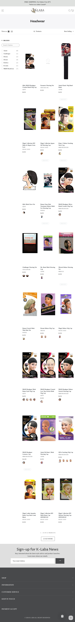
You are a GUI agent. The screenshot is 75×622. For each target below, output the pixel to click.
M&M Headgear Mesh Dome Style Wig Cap (29, 390)
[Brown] (34, 399)
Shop (4, 578)
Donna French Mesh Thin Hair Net (28, 329)
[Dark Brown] (23, 275)
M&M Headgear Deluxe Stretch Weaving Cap (65, 390)
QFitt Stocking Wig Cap (65, 452)
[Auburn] (27, 275)
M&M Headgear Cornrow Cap (27, 453)
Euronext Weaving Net (47, 85)
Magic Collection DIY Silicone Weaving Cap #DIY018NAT (64, 515)
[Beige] (59, 336)
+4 (59, 462)
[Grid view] (9, 31)
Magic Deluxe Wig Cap (65, 328)
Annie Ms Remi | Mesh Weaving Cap (47, 453)
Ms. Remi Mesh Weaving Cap (47, 268)
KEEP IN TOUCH (8, 599)
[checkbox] (11, 51)
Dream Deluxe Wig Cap (47, 328)
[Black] (41, 153)
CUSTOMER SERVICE (10, 592)
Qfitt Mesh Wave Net (28, 204)
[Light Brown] (41, 336)
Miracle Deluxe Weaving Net (65, 268)
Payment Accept (9, 609)
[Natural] (45, 336)
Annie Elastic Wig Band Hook (65, 86)
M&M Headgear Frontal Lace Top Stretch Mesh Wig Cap (47, 391)
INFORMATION (8, 585)
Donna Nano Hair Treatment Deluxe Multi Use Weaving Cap (47, 206)
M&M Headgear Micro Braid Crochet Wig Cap (65, 205)
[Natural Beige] (41, 462)
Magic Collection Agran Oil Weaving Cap (47, 144)
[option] (37, 3)
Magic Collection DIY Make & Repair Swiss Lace (28, 145)
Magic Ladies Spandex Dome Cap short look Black (29, 515)
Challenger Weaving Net (29, 267)
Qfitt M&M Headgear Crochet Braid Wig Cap (29, 86)
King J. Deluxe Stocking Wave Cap (65, 144)
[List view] (12, 31)
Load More (48, 539)
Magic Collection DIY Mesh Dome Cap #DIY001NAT (46, 515)
